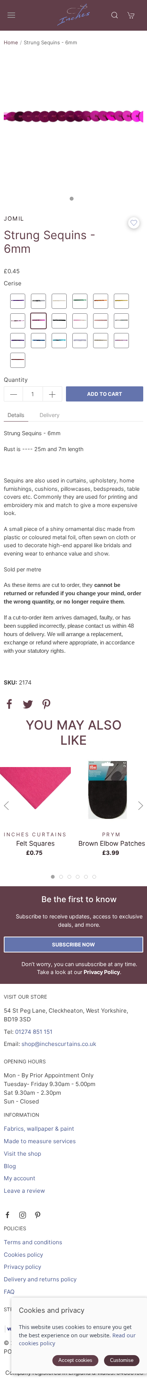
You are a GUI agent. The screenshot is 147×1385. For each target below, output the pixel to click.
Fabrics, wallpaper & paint (39, 1128)
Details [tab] (16, 415)
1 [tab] (73, 200)
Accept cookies (75, 1360)
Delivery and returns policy (40, 1279)
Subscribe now (73, 944)
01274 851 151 (33, 1031)
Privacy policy (22, 1266)
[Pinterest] (37, 1215)
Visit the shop (22, 1153)
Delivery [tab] (50, 415)
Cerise (12, 283)
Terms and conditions (33, 1242)
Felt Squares (35, 843)
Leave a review (24, 1190)
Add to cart (104, 394)
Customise (121, 1360)
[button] (11, 15)
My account (19, 1178)
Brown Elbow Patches (111, 843)
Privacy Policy (102, 972)
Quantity (16, 379)
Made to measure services (40, 1141)
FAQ (9, 1291)
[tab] (53, 877)
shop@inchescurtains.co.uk (58, 1043)
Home (11, 42)
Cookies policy (23, 1254)
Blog (10, 1166)
